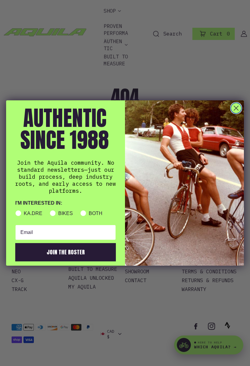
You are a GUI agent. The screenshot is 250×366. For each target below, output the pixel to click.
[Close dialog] (236, 108)
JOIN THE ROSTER (66, 252)
